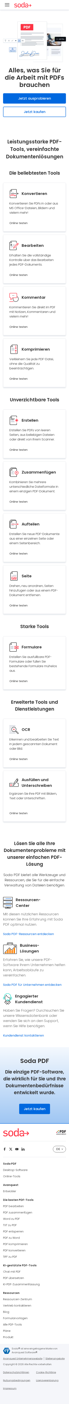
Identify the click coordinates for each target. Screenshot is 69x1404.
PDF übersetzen (13, 1278)
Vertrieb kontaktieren (17, 1305)
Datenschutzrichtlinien (16, 1372)
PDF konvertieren (14, 1250)
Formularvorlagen (15, 1318)
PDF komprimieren (15, 1244)
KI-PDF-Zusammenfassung (21, 1284)
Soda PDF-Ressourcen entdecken (28, 934)
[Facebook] (4, 1149)
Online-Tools (11, 1176)
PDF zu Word (11, 1238)
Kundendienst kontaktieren (23, 1035)
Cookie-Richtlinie (46, 1372)
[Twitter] (10, 1149)
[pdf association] (61, 1132)
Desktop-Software (15, 1170)
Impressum (9, 1388)
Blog (6, 1312)
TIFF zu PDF (10, 1257)
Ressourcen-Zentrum (17, 1299)
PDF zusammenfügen (17, 1212)
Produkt (8, 1337)
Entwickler (9, 1191)
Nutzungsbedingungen (16, 1380)
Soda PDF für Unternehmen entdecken (32, 985)
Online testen (18, 223)
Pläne (7, 1331)
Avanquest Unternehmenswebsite (22, 1358)
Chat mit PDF (12, 1272)
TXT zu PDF (10, 1225)
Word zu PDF (11, 1219)
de (58, 1149)
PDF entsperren (13, 1231)
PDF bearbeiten (13, 1206)
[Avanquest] (6, 1351)
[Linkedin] (23, 1149)
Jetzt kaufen (34, 111)
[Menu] (7, 5)
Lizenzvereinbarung (47, 1380)
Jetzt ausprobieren (34, 98)
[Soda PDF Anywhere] (22, 4)
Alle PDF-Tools (12, 1324)
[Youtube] (17, 1149)
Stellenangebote (55, 1358)
